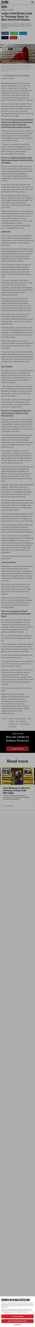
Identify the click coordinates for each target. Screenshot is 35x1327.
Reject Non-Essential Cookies (17, 1321)
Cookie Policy (17, 1324)
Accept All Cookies (17, 1316)
